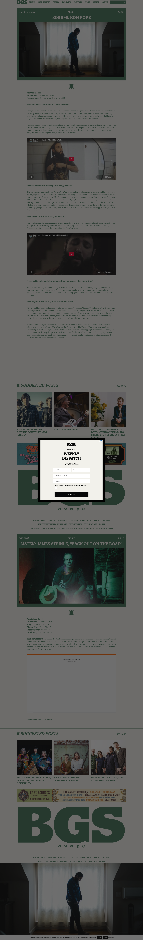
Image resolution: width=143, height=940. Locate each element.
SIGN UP (71, 494)
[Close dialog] (101, 441)
